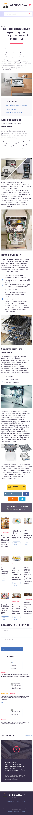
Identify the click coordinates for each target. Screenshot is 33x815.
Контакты (23, 801)
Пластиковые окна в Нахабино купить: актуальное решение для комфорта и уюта (15, 675)
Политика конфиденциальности (16, 811)
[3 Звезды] (10, 509)
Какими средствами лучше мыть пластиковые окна (16, 534)
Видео (17, 801)
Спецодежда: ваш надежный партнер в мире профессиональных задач (15, 722)
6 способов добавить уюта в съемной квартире (16, 609)
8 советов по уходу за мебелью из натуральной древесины (28, 608)
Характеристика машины (13, 112)
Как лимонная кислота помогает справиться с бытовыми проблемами (16, 573)
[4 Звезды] (11, 509)
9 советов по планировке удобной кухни (5, 571)
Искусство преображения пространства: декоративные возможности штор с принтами (15, 697)
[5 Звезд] (13, 509)
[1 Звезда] (7, 509)
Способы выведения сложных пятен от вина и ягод (5, 609)
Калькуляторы (10, 801)
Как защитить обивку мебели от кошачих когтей (28, 534)
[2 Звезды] (9, 509)
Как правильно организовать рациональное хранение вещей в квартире (5, 541)
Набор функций (10, 109)
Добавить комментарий (12, 649)
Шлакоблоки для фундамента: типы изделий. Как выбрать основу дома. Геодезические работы (15, 766)
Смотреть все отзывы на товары (9, 729)
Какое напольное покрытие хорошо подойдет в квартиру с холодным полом (28, 575)
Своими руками (5, 532)
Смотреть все (28, 735)
